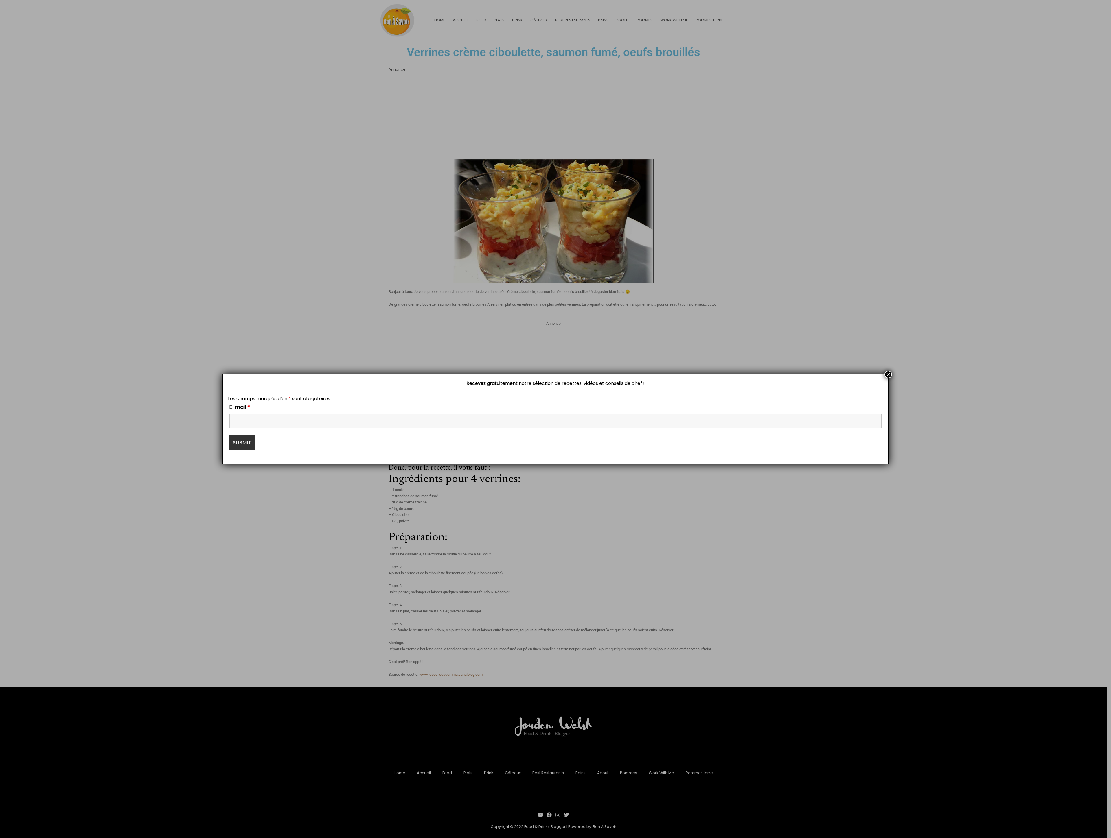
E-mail (239, 407)
